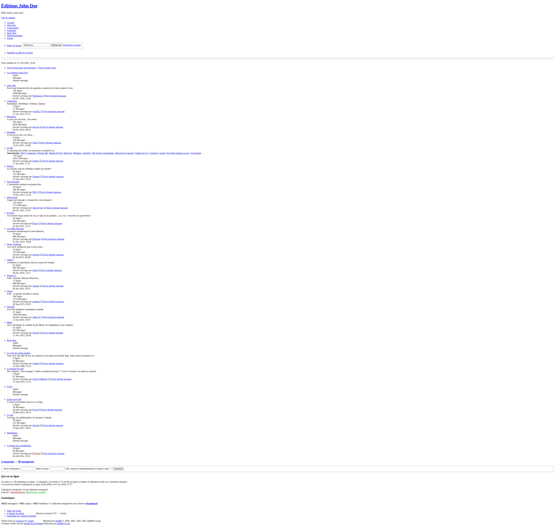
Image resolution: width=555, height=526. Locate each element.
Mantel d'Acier (55, 153)
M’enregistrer (26, 461)
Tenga (10, 291)
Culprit (30, 521)
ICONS (10, 213)
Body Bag (11, 33)
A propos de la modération (19, 445)
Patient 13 (11, 275)
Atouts (162, 153)
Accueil (10, 22)
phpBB (58, 521)
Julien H (36, 317)
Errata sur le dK (14, 399)
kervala (35, 127)
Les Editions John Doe (17, 72)
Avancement (12, 28)
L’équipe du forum (15, 513)
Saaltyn (35, 161)
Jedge (35, 270)
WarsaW (11, 307)
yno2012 (36, 111)
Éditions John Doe (19, 5)
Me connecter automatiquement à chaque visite (87, 468)
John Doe (11, 25)
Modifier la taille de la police (20, 53)
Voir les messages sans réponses (21, 68)
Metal (9, 322)
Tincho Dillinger (39, 379)
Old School (97, 153)
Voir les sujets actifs (47, 68)
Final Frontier (13, 182)
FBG (34, 192)
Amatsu (35, 286)
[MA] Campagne (28, 153)
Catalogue (11, 30)
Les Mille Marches (15, 228)
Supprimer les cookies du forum (21, 516)
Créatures (153, 153)
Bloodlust (11, 116)
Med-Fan (68, 153)
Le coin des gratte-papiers (18, 353)
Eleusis (10, 166)
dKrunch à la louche (124, 153)
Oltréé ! (10, 260)
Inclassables (108, 153)
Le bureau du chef (15, 368)
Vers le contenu (8, 17)
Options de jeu (141, 153)
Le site (10, 415)
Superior (20, 521)
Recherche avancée (72, 45)
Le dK (10, 148)
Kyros (35, 410)
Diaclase (36, 239)
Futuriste (86, 153)
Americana (12, 101)
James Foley (38, 208)
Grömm (35, 363)
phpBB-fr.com (63, 523)
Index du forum (14, 45)
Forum (10, 38)
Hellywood (12, 197)
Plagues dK (42, 153)
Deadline (11, 132)
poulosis (36, 301)
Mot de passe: (42, 468)
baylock (36, 254)
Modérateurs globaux (36, 492)
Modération (12, 433)
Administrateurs (17, 492)
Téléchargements (14, 35)
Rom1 (35, 223)
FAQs (9, 386)
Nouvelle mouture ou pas (177, 153)
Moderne (77, 153)
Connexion (7, 461)
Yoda (34, 142)
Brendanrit (92, 503)
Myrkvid (36, 453)
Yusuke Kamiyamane (33, 523)
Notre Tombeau (14, 244)
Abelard (36, 176)
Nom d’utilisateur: (11, 468)
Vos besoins (195, 153)
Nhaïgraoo (37, 96)
